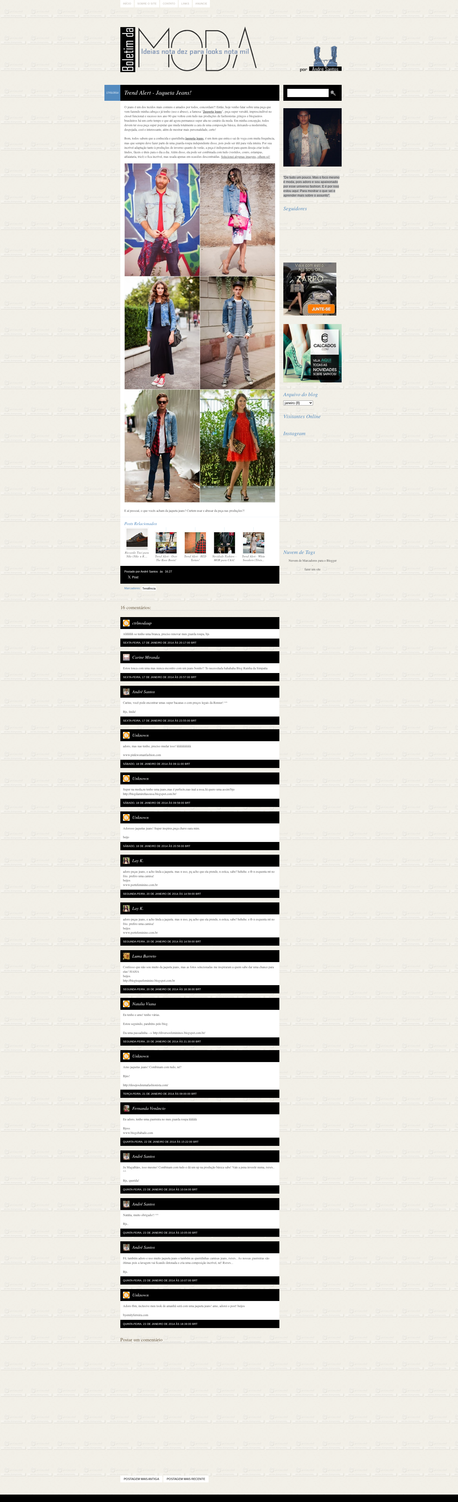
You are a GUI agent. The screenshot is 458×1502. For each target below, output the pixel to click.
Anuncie (201, 3)
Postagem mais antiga (141, 1479)
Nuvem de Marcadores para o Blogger (313, 560)
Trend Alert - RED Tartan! (195, 558)
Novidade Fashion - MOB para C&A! (224, 558)
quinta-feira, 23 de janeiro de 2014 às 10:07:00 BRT (160, 1280)
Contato (169, 3)
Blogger (214, 1498)
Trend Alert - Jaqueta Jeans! (157, 92)
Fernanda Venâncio (148, 1108)
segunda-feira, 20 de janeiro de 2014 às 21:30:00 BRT (162, 1041)
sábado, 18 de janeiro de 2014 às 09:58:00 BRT (156, 802)
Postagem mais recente (186, 1479)
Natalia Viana (144, 1003)
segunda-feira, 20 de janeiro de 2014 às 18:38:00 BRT (162, 989)
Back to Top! (260, 1498)
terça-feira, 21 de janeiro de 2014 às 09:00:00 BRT (160, 1093)
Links (185, 3)
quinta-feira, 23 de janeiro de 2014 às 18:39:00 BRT (160, 1323)
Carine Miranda (146, 657)
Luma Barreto (144, 956)
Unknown (140, 735)
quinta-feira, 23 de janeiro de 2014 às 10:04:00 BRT (160, 1189)
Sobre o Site (147, 3)
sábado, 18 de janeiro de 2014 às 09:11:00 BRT (156, 763)
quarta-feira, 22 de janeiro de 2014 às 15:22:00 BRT (161, 1141)
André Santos (143, 691)
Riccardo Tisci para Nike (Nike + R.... (137, 554)
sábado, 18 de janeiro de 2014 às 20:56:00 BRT (156, 846)
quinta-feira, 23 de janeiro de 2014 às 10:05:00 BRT (160, 1232)
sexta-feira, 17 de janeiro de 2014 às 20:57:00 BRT (159, 677)
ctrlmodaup (142, 623)
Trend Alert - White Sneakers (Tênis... (253, 558)
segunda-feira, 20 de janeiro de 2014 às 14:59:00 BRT (162, 893)
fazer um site (312, 569)
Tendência (149, 588)
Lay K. (138, 860)
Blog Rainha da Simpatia (251, 668)
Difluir (243, 1498)
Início (127, 3)
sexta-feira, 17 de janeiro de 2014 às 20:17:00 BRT (159, 642)
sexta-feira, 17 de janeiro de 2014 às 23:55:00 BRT (159, 720)
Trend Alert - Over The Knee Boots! (166, 558)
